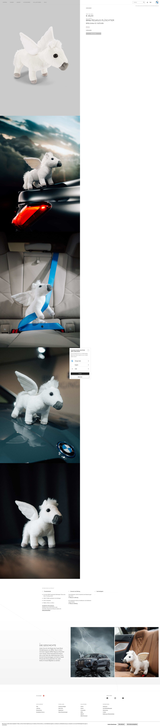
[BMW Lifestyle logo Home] (157, 2)
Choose (80, 373)
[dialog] (80, 363)
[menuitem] (4, 2)
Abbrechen (80, 376)
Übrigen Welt (78, 361)
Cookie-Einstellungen (112, 724)
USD (74, 368)
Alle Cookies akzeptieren (132, 724)
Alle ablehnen (121, 724)
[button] (147, 2)
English (76, 365)
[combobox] (138, 2)
